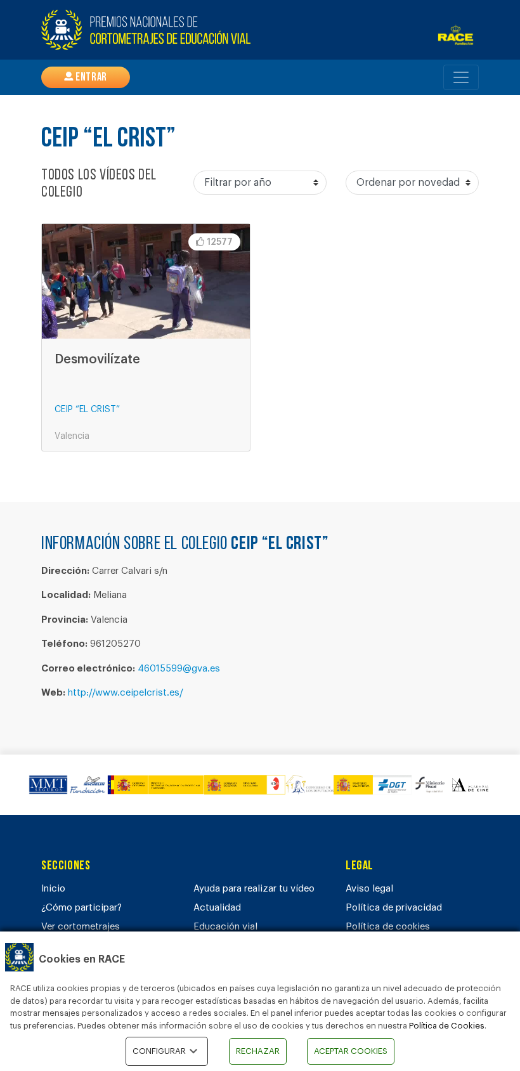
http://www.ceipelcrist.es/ (125, 693)
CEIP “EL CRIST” (87, 409)
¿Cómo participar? (81, 907)
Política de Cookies (446, 1026)
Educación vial (225, 926)
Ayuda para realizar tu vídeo (254, 888)
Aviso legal (369, 888)
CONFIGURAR (159, 1051)
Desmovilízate (97, 359)
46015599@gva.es (179, 668)
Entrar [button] (90, 78)
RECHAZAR (258, 1051)
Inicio (53, 888)
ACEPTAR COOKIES (350, 1051)
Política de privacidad (394, 907)
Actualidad (217, 907)
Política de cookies (388, 926)
